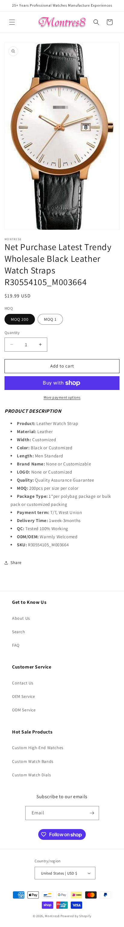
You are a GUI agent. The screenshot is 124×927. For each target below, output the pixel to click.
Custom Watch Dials (31, 775)
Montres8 (52, 916)
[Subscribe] (92, 813)
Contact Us (22, 683)
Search (18, 631)
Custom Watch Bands (33, 761)
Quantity (12, 332)
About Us (21, 618)
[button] (12, 22)
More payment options (62, 397)
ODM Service (24, 710)
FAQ (16, 645)
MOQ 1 (50, 319)
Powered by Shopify (75, 916)
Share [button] (16, 562)
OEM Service (23, 696)
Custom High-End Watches (38, 747)
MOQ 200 (20, 319)
